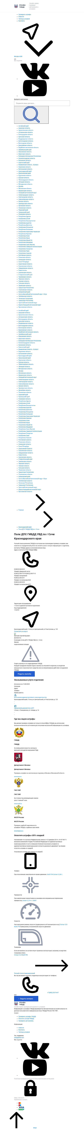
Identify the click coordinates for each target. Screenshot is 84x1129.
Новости (21, 16)
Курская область (23, 177)
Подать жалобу (24, 674)
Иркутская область (24, 154)
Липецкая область (24, 182)
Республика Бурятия (24, 223)
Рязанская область (24, 257)
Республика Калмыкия (25, 229)
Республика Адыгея (24, 216)
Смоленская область (25, 272)
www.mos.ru (17, 776)
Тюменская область (24, 285)
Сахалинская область (25, 266)
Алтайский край (23, 126)
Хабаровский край (24, 292)
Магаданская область (25, 184)
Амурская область (24, 128)
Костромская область (25, 169)
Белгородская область (25, 134)
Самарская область (24, 259)
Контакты (21, 21)
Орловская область (24, 205)
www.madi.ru (18, 803)
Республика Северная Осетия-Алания (30, 246)
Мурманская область (25, 190)
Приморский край (24, 212)
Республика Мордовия (25, 242)
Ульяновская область (25, 290)
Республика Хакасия (24, 253)
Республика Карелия (25, 234)
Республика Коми (24, 236)
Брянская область (24, 137)
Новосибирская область (26, 199)
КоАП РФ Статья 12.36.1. (55, 874)
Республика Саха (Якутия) (26, 244)
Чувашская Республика (25, 300)
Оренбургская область (25, 203)
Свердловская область (25, 268)
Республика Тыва (23, 251)
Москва (20, 186)
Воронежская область (25, 145)
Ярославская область (25, 307)
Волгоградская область (25, 141)
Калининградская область (26, 158)
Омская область (23, 201)
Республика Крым (24, 238)
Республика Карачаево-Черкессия (29, 231)
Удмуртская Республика (26, 287)
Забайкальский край (24, 150)
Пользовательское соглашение (44, 1079)
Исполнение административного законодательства (30, 697)
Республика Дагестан (25, 225)
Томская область (23, 281)
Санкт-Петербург (23, 262)
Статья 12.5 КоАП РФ (21, 955)
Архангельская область (25, 130)
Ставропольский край (25, 275)
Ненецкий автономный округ (27, 193)
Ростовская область (24, 255)
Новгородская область (25, 197)
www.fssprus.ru (18, 831)
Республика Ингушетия (25, 227)
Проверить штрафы (24, 14)
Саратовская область (25, 264)
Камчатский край (23, 162)
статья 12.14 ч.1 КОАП (29, 900)
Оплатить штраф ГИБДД (26, 1018)
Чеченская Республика (25, 298)
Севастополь (22, 270)
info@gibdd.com (19, 1037)
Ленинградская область (25, 180)
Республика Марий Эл (25, 240)
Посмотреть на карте (20, 631)
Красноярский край (24, 173)
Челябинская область (25, 296)
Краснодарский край (25, 171)
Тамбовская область (25, 277)
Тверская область (24, 279)
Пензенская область (24, 208)
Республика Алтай (24, 218)
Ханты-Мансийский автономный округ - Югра (32, 294)
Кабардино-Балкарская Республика (29, 156)
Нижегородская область (26, 195)
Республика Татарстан (25, 249)
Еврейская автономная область (28, 147)
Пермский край (23, 210)
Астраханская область (25, 132)
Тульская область (24, 283)
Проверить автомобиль (25, 1021)
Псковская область (24, 214)
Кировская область (24, 167)
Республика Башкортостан (26, 221)
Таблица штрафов (24, 19)
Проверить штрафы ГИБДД (27, 1016)
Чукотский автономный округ (27, 303)
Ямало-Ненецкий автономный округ (29, 305)
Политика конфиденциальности (24, 1079)
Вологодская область (25, 143)
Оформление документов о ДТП (24, 708)
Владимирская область (25, 139)
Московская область (25, 188)
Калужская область (24, 160)
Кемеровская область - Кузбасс (28, 165)
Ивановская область (25, 152)
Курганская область (24, 175)
